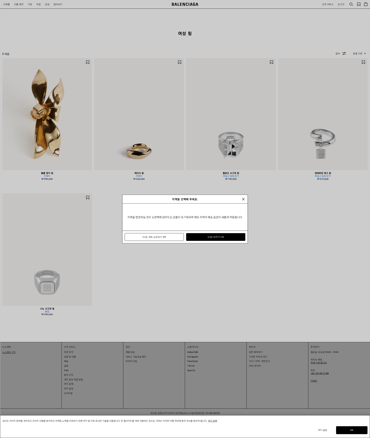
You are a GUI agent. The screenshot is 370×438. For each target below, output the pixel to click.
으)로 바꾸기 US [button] (216, 236)
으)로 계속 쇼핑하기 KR (154, 236)
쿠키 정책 (212, 420)
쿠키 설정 (322, 430)
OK (351, 430)
